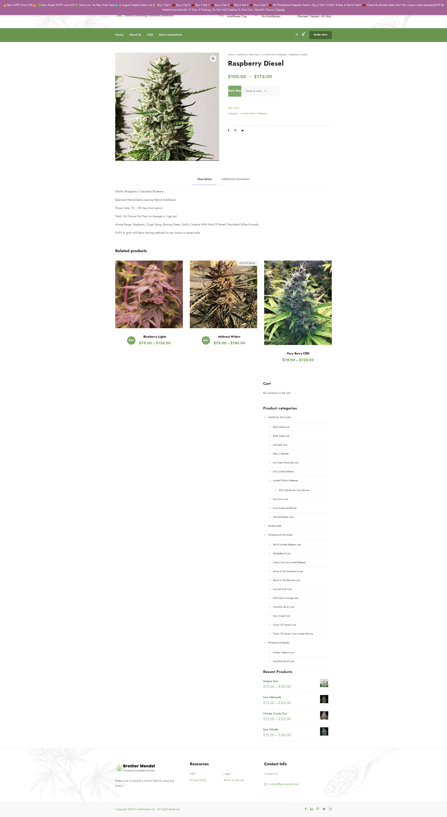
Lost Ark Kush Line (282, 589)
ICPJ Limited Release (283, 471)
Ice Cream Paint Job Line (285, 462)
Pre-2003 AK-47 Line (283, 607)
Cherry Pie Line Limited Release (289, 562)
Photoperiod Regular (279, 642)
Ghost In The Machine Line (286, 580)
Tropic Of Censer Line (284, 625)
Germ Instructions (170, 35)
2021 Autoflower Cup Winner (294, 490)
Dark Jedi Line (280, 445)
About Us (135, 35)
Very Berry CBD (298, 353)
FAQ (150, 35)
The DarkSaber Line (283, 517)
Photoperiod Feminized (280, 535)
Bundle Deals (274, 526)
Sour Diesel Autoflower (285, 508)
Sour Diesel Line (281, 616)
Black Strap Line (281, 436)
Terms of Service (234, 780)
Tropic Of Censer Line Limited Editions (293, 633)
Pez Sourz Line (280, 499)
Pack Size (234, 91)
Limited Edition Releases (274, 54)
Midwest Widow (229, 336)
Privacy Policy (198, 780)
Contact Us (271, 774)
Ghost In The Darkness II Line (288, 571)
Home (119, 35)
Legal (227, 774)
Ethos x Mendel (280, 453)
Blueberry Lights (154, 336)
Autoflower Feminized (248, 54)
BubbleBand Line (281, 553)
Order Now (320, 34)
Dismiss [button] (280, 10)
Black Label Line (281, 427)
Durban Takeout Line (283, 652)
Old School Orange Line (285, 598)
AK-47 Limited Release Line (287, 544)
